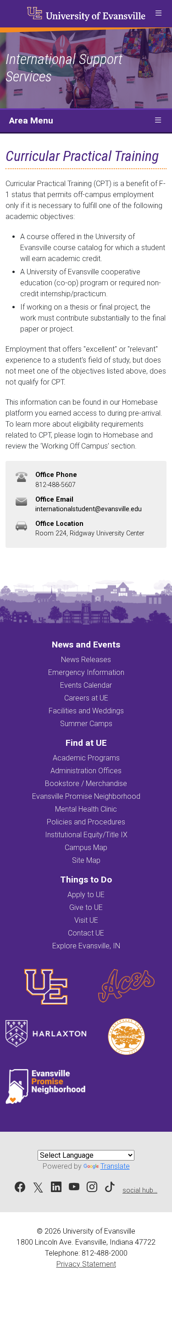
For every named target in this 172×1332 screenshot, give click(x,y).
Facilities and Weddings (86, 710)
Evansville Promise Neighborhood (86, 796)
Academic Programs (86, 758)
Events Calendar (86, 685)
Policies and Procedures (86, 822)
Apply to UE (86, 894)
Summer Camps (86, 723)
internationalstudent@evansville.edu (88, 509)
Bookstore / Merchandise (86, 783)
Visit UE (86, 920)
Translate (115, 1166)
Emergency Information (86, 672)
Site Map (86, 860)
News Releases (86, 659)
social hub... (139, 1190)
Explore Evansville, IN (86, 945)
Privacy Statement (86, 1264)
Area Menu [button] (31, 120)
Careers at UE (86, 698)
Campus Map (86, 847)
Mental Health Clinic (86, 809)
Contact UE (86, 933)
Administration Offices (86, 770)
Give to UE (86, 907)
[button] (158, 14)
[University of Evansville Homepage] (86, 13)
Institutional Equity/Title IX (86, 834)
